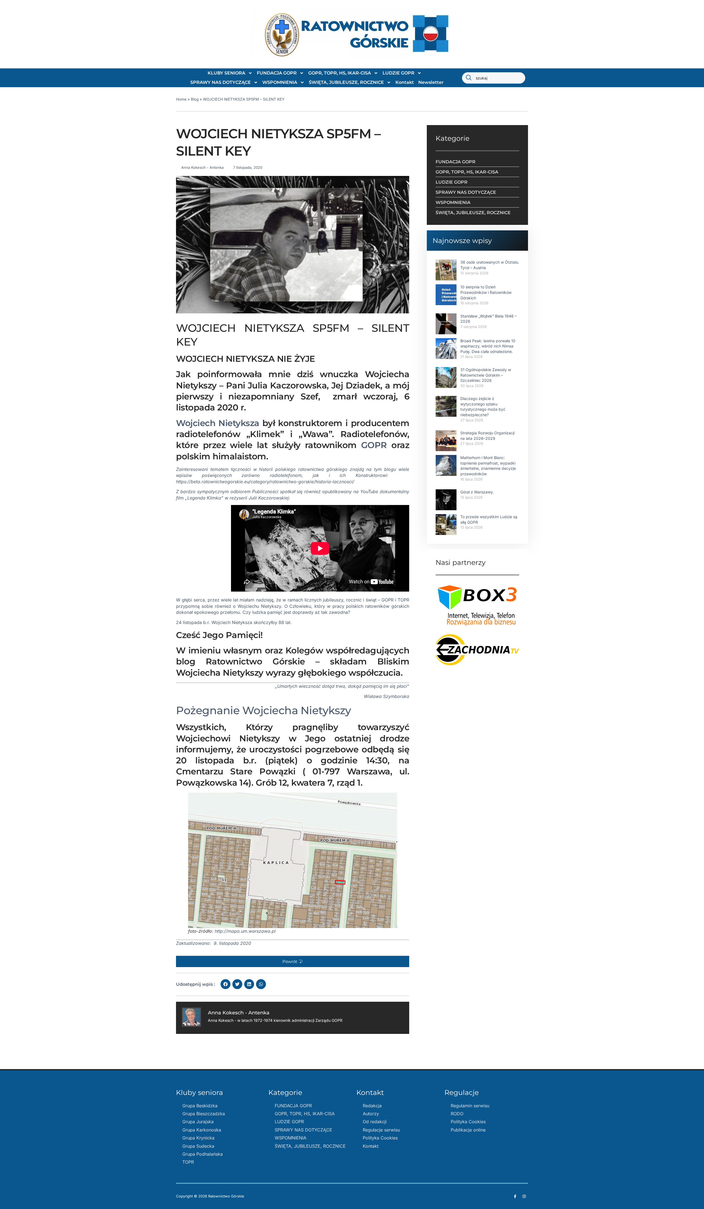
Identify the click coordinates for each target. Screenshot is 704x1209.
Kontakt (404, 82)
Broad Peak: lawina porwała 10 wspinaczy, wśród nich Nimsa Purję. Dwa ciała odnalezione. (487, 346)
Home (181, 99)
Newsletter (431, 82)
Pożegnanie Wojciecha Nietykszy (263, 710)
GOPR (374, 445)
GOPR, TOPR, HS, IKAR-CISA (339, 73)
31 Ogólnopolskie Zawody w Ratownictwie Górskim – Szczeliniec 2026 (485, 375)
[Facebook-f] (515, 1196)
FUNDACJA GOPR (277, 73)
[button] (292, 961)
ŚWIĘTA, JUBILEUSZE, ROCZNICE (346, 82)
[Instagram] (524, 1196)
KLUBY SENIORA (226, 73)
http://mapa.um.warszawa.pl (244, 931)
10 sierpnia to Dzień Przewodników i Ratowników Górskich (486, 292)
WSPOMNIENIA (279, 82)
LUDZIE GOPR (398, 73)
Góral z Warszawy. (477, 492)
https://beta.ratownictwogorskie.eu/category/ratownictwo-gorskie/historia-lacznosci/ (265, 481)
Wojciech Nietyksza (217, 423)
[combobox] (493, 78)
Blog (195, 99)
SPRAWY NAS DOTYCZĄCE (220, 82)
